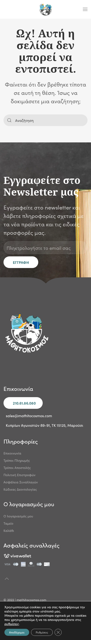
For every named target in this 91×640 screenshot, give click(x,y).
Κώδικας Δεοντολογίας (20, 489)
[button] (85, 9)
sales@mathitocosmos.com (29, 415)
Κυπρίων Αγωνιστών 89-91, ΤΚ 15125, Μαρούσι (44, 425)
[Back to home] (45, 9)
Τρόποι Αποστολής (17, 467)
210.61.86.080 (24, 403)
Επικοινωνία (12, 453)
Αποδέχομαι (16, 632)
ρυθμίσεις (11, 624)
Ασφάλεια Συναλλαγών (21, 482)
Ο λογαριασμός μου (18, 516)
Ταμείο (8, 523)
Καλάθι (9, 530)
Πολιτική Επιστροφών (19, 474)
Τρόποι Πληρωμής (17, 460)
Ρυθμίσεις (42, 632)
